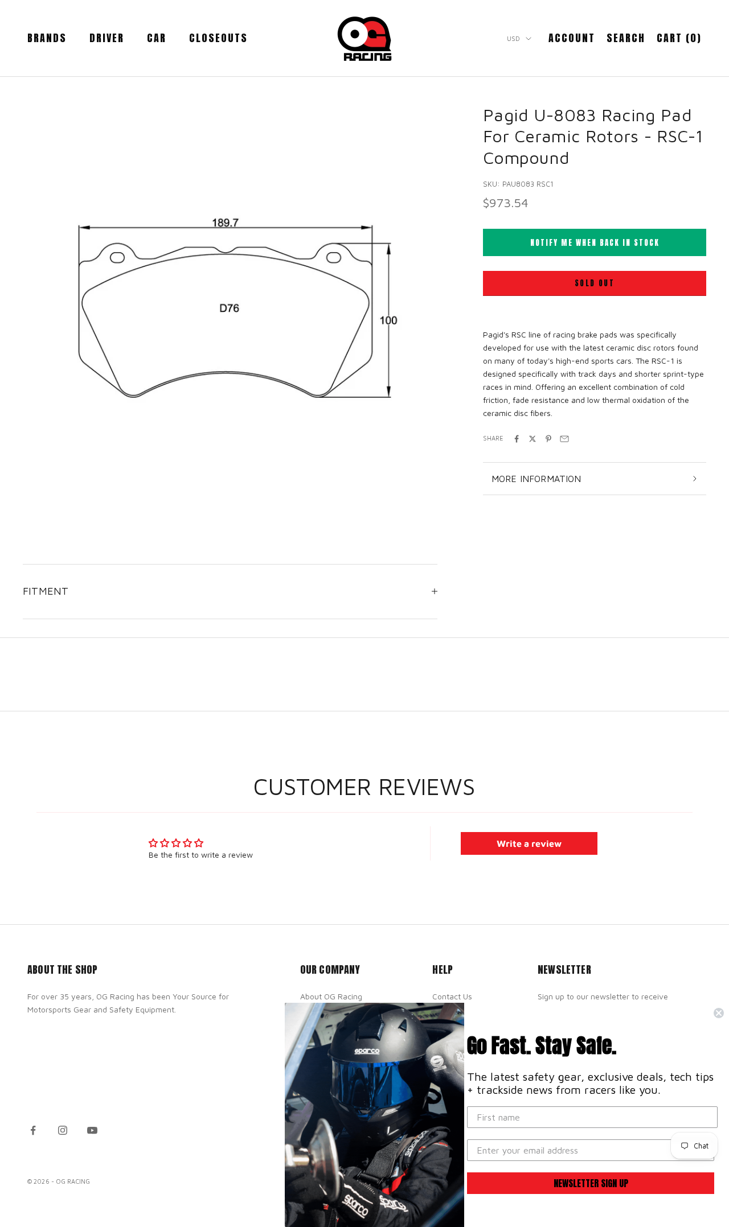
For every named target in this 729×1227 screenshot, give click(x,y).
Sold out (595, 283)
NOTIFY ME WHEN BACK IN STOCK (595, 242)
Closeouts (218, 38)
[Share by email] (564, 438)
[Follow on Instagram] (62, 1130)
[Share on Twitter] (532, 438)
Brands (47, 38)
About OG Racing (331, 996)
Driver (106, 38)
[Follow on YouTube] (92, 1130)
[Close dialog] (718, 1013)
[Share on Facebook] (516, 438)
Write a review (529, 843)
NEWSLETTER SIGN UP (591, 1183)
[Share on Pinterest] (548, 438)
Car (156, 38)
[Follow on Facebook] (33, 1130)
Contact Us (452, 996)
